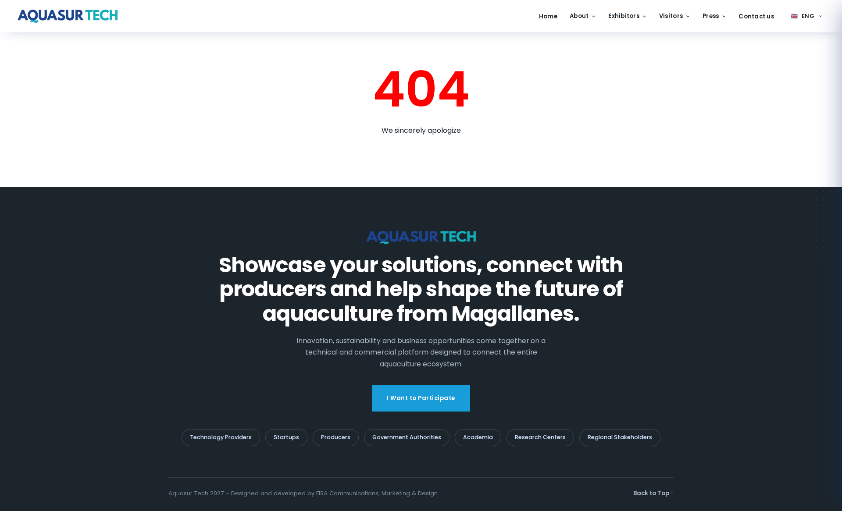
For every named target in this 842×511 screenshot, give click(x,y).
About (579, 16)
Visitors (671, 16)
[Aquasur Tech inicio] (68, 16)
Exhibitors (623, 16)
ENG (803, 16)
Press (711, 16)
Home (548, 16)
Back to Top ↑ (653, 493)
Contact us (756, 16)
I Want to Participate (421, 398)
